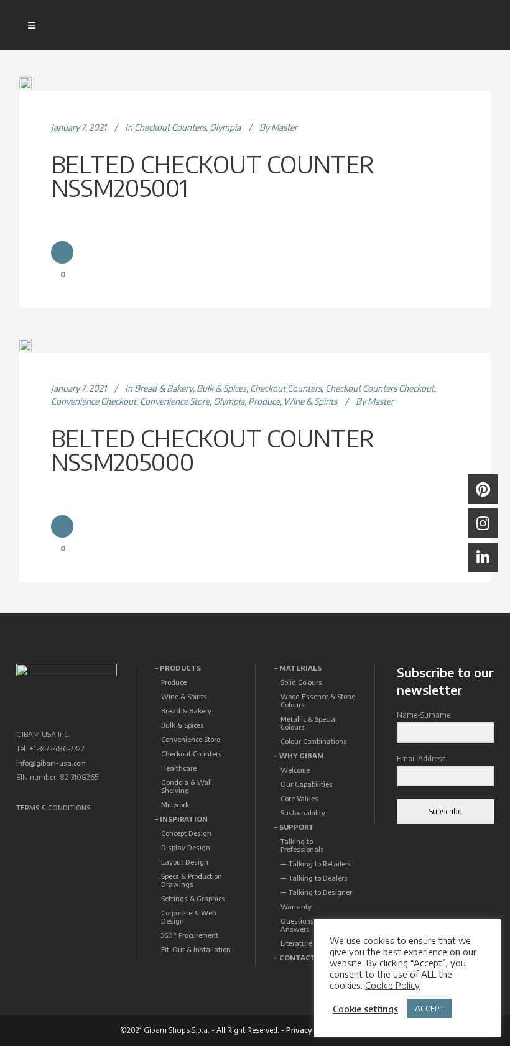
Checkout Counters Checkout (379, 388)
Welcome (295, 770)
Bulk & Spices (221, 388)
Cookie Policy (392, 985)
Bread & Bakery (163, 388)
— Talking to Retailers (315, 864)
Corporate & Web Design (188, 917)
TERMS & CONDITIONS (53, 808)
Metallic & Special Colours (308, 723)
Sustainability (302, 813)
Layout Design (184, 862)
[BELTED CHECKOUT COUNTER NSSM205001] (25, 83)
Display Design (185, 847)
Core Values (299, 798)
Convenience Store (175, 401)
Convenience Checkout (93, 401)
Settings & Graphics (193, 898)
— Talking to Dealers (314, 878)
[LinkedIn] (483, 557)
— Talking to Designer (316, 892)
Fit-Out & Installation (196, 949)
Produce (264, 401)
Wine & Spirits (310, 401)
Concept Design (186, 833)
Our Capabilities (306, 784)
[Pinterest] (483, 489)
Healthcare (179, 768)
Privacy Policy (311, 1030)
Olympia (225, 127)
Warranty (296, 906)
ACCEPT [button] (429, 1008)
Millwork (175, 805)
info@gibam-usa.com (51, 763)
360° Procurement (189, 935)
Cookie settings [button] (365, 1008)
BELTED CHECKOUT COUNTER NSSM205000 (212, 449)
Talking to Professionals (302, 845)
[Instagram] (483, 523)
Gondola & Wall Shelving (186, 786)
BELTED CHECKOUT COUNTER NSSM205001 (212, 175)
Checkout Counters (170, 127)
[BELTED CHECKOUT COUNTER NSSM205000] (25, 345)
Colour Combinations (313, 741)
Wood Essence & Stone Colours (317, 700)
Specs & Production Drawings (191, 880)
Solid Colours (301, 682)
